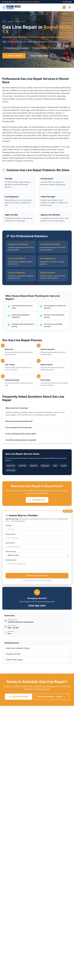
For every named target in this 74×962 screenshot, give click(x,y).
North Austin (11, 470)
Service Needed (11, 551)
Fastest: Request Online (39, 56)
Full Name (9, 525)
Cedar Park (22, 465)
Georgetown (45, 465)
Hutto (55, 465)
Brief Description (11, 560)
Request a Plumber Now (38, 576)
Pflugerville (33, 465)
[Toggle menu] (69, 7)
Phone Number (11, 534)
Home (4, 21)
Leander (63, 465)
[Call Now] (64, 7)
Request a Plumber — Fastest (50, 697)
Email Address (10, 543)
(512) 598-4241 (37, 605)
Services (10, 21)
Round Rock (11, 465)
